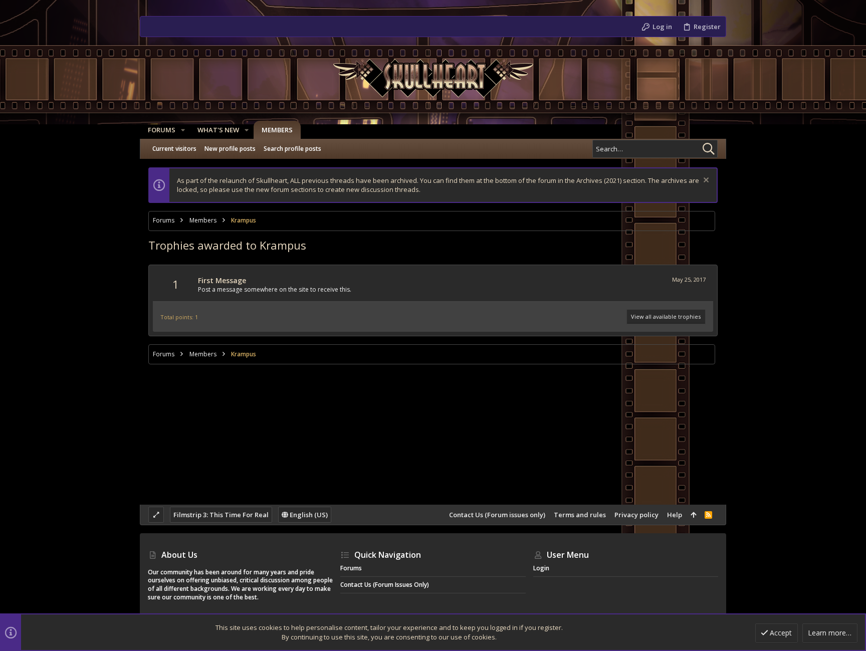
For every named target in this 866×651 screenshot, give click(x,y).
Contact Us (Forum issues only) (497, 514)
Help (674, 514)
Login (541, 568)
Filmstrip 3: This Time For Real (221, 514)
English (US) (308, 514)
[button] (182, 130)
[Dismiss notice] (705, 181)
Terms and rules (580, 514)
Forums (351, 568)
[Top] (693, 514)
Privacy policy (636, 514)
